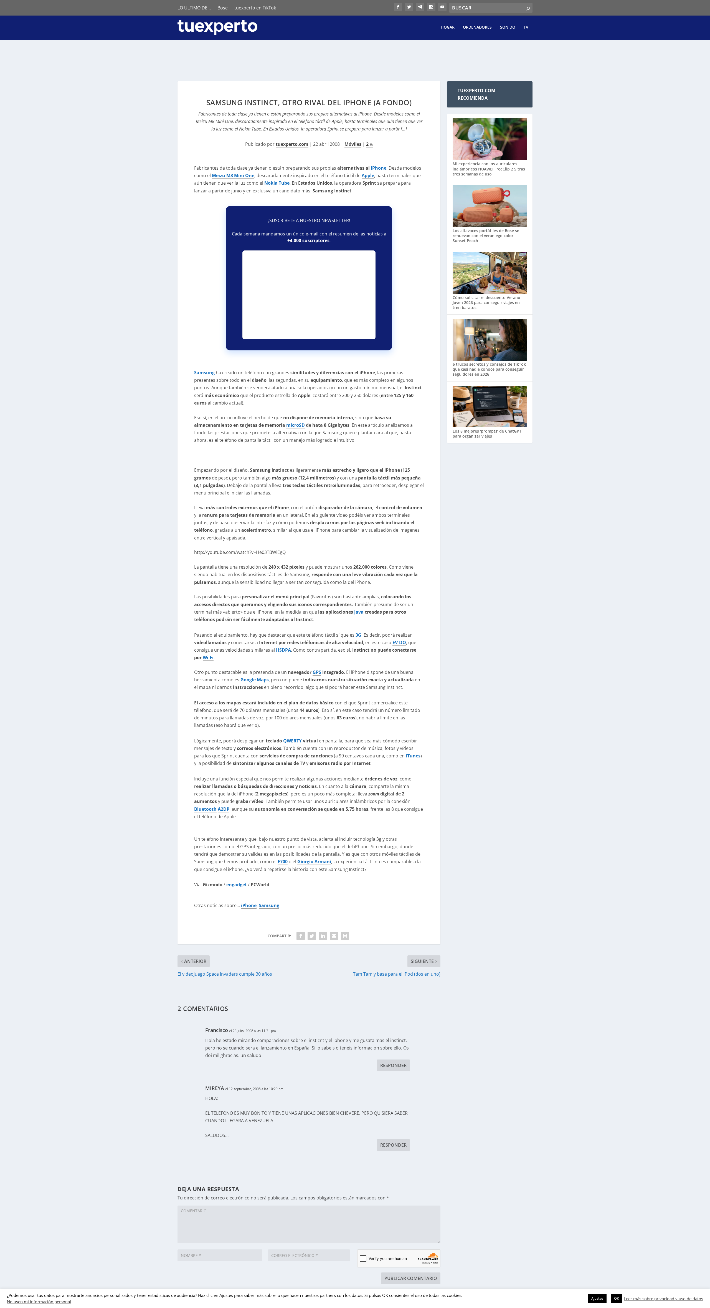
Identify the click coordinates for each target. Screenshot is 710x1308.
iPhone (249, 905)
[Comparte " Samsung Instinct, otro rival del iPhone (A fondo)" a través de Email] (333, 936)
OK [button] (616, 1298)
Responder (393, 1065)
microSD (295, 425)
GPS (317, 672)
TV (526, 27)
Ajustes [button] (597, 1298)
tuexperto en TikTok (255, 8)
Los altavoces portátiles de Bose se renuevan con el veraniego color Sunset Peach (486, 235)
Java (359, 612)
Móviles (352, 144)
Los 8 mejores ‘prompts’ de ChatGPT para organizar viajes (487, 433)
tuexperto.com (292, 144)
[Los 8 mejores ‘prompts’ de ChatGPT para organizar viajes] (490, 407)
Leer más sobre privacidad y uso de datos (663, 1298)
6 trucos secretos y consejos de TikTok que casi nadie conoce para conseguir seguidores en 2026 (489, 369)
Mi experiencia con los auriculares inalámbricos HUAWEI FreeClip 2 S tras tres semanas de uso (489, 168)
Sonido (507, 27)
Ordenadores (477, 27)
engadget (236, 885)
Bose (222, 8)
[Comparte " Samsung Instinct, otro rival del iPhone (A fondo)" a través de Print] (345, 936)
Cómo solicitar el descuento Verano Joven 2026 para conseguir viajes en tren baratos (486, 302)
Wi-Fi (208, 657)
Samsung (204, 373)
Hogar (448, 27)
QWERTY (292, 741)
